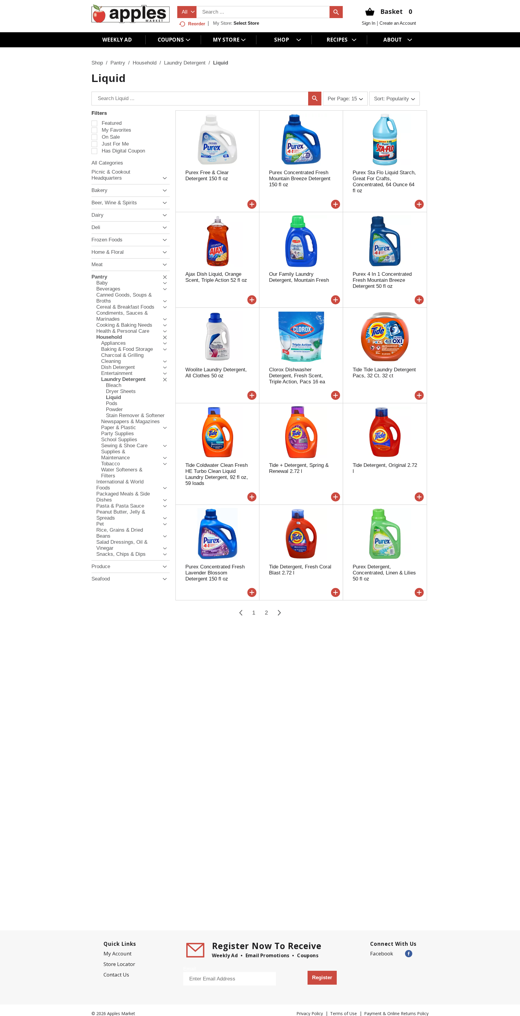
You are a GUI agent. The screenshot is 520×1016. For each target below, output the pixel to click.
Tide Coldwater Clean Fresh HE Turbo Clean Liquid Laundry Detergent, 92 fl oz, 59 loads (216, 474)
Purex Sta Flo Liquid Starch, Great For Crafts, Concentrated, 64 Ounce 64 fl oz (384, 181)
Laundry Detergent (185, 63)
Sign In (368, 23)
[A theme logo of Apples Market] (130, 13)
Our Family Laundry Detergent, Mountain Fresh (299, 277)
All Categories (107, 163)
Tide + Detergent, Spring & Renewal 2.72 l (299, 468)
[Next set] (279, 612)
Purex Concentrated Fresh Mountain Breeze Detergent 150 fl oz (299, 178)
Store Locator (119, 964)
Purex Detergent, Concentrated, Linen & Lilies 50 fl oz (384, 573)
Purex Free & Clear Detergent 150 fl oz (207, 175)
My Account (118, 953)
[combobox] (187, 12)
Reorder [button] (196, 23)
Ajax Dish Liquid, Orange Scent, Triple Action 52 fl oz (216, 277)
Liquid (220, 63)
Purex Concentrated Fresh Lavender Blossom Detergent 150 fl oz (215, 573)
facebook (381, 953)
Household (144, 63)
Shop (97, 63)
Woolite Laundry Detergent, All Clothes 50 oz (216, 373)
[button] (163, 178)
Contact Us (116, 974)
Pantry (117, 63)
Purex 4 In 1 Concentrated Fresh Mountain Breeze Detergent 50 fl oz (382, 280)
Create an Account (397, 23)
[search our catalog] (336, 12)
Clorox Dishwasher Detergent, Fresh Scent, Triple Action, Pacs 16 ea (297, 376)
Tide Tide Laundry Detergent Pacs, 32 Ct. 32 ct (384, 373)
